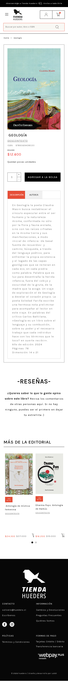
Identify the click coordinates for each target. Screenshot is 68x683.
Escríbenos (8, 615)
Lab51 (54, 673)
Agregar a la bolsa (42, 177)
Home (6, 38)
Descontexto (17, 140)
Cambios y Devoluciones (50, 610)
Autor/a (33, 195)
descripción (17, 195)
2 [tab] (36, 542)
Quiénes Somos (45, 621)
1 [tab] (32, 542)
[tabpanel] (19, 494)
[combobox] (34, 26)
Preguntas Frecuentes (49, 615)
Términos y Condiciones (16, 642)
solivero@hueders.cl (14, 610)
